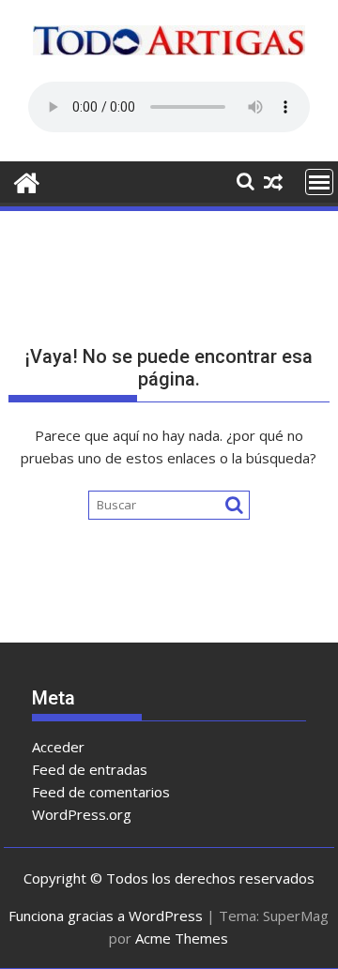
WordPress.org (81, 814)
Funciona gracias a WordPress (105, 915)
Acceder (58, 746)
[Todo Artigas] (27, 180)
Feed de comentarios (101, 791)
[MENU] (319, 182)
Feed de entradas (89, 769)
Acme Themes (181, 938)
